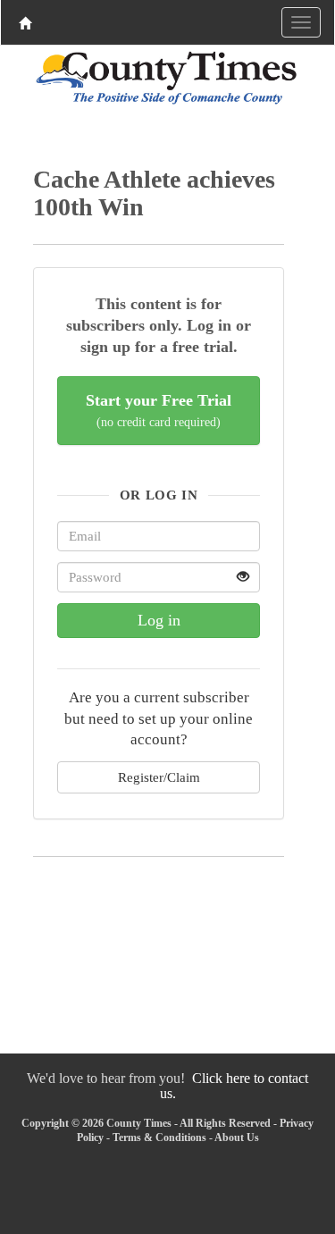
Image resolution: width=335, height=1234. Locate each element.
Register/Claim (159, 777)
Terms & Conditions (159, 1137)
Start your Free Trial (158, 410)
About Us (236, 1137)
